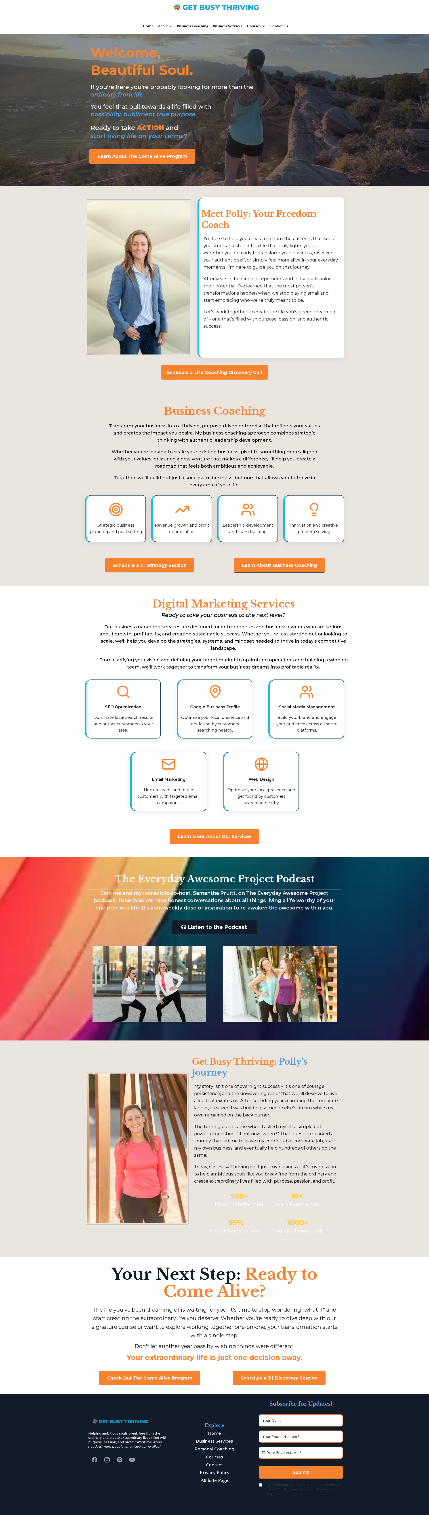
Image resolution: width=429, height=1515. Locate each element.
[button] (170, 26)
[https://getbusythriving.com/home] (214, 7)
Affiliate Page (214, 1480)
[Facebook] (94, 1460)
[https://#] (128, 1421)
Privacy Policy (214, 1472)
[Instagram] (107, 1460)
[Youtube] (132, 1460)
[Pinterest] (119, 1460)
